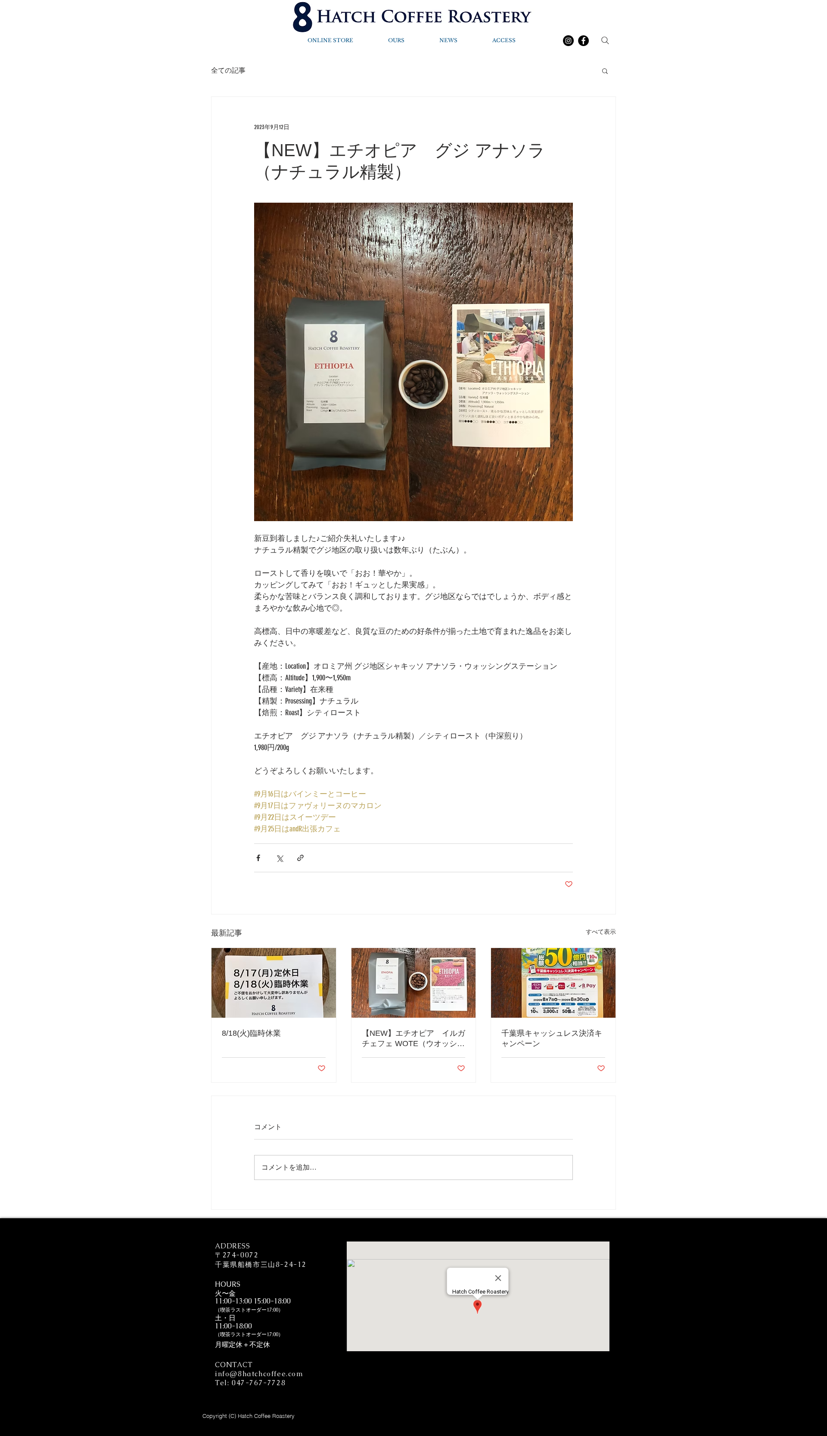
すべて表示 (601, 932)
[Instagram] (568, 40)
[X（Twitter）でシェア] (279, 858)
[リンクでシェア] (300, 858)
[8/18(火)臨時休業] (273, 983)
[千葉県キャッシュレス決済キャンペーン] (553, 983)
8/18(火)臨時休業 (251, 1033)
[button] (605, 70)
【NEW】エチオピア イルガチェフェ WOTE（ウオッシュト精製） (413, 1039)
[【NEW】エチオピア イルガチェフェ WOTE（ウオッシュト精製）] (413, 983)
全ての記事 (228, 70)
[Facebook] (583, 40)
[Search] (605, 40)
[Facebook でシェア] (258, 858)
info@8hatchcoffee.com (259, 1373)
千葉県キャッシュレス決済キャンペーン (551, 1038)
